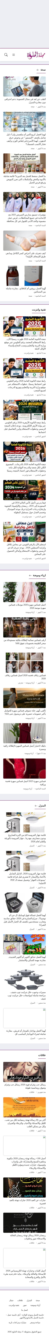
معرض (20, 683)
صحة (43, 69)
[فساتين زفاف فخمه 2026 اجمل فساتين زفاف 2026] (24, 669)
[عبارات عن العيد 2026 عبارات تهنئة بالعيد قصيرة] (24, 1193)
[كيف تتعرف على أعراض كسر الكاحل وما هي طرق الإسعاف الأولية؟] (24, 247)
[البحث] (6, 54)
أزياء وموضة (30, 612)
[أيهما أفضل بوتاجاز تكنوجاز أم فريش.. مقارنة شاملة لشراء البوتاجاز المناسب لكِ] (24, 1024)
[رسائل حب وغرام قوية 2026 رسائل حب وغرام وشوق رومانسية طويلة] (24, 1078)
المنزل (42, 805)
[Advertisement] (24, 24)
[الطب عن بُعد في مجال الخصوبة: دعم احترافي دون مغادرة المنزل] (24, 92)
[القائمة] (13, 54)
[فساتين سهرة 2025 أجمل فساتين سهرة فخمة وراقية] (24, 775)
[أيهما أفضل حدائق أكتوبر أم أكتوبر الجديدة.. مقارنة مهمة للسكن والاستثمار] (24, 950)
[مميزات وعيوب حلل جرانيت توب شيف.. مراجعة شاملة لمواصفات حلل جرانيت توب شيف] (24, 987)
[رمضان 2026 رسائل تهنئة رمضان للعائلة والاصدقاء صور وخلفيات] (24, 1229)
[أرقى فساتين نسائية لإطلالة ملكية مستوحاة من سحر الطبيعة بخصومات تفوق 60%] (24, 633)
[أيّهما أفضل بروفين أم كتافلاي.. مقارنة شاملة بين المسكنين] (24, 282)
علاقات (31, 1092)
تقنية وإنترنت (29, 353)
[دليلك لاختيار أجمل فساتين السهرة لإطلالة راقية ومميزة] (24, 739)
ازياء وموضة (39, 575)
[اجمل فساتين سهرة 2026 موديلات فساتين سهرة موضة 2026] (24, 598)
